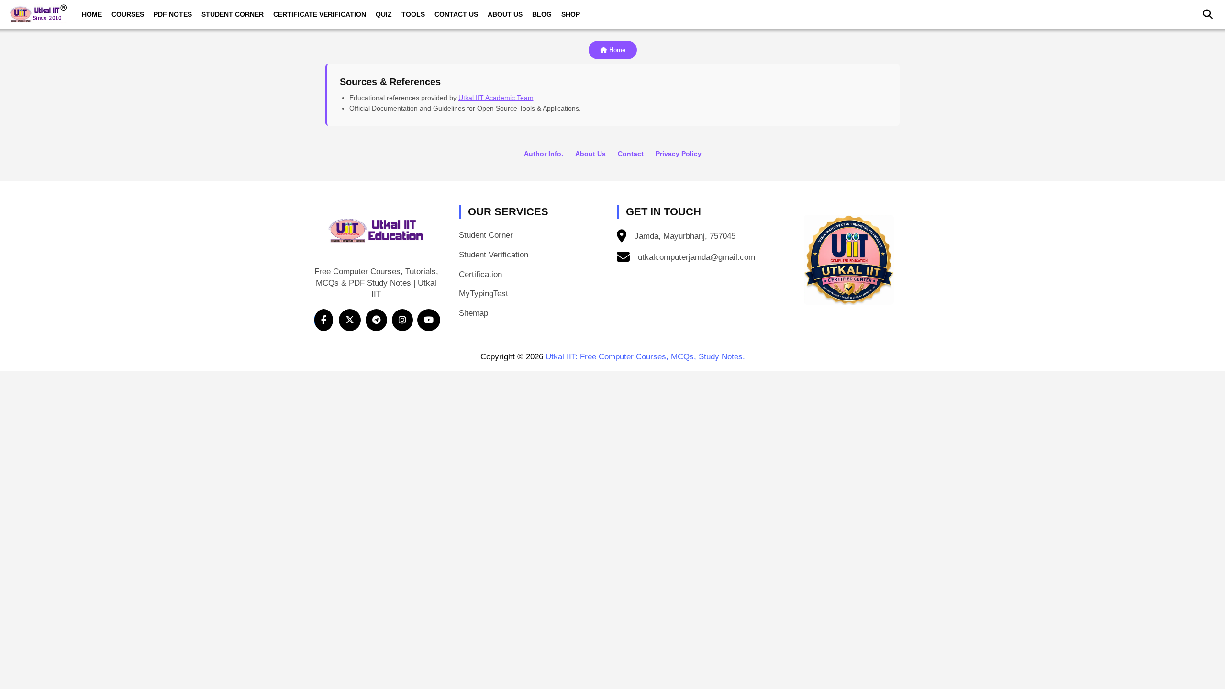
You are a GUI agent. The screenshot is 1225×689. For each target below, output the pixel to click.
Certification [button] (480, 274)
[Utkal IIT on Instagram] (402, 320)
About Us (505, 14)
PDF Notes (173, 14)
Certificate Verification (319, 14)
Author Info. (543, 153)
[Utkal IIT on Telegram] (376, 320)
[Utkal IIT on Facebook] (323, 320)
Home (92, 14)
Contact (631, 153)
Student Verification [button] (493, 254)
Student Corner (232, 14)
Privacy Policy (679, 153)
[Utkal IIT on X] (349, 320)
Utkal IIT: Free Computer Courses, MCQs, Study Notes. (645, 356)
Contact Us (456, 14)
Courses (127, 14)
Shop (570, 14)
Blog (542, 14)
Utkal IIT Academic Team (496, 97)
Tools (413, 14)
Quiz (384, 14)
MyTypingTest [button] (483, 293)
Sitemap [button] (473, 313)
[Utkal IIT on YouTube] (428, 320)
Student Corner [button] (486, 235)
